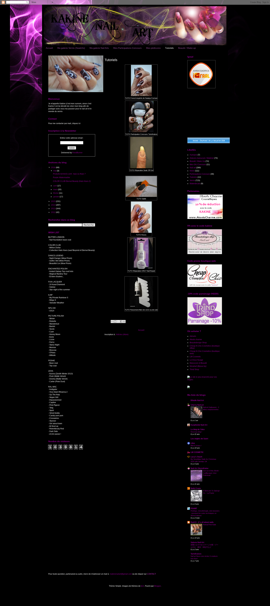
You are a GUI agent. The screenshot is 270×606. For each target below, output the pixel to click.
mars (55, 189)
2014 (53, 205)
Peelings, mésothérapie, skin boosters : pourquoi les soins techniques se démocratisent (205, 513)
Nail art (193, 168)
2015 (53, 201)
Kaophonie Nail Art (199, 425)
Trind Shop (194, 369)
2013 (53, 208)
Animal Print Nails (209, 525)
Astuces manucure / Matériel (202, 158)
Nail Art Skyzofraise (199, 468)
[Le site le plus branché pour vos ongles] (204, 380)
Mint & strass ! (196, 445)
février (56, 193)
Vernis (192, 180)
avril (55, 186)
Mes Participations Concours (127, 48)
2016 (53, 167)
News (192, 171)
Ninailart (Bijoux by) (198, 366)
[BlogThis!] (115, 321)
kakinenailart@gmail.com (121, 574)
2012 (53, 212)
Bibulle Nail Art (197, 400)
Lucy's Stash (196, 457)
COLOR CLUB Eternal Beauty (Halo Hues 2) (72, 181)
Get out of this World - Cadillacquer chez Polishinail (211, 473)
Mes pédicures (153, 48)
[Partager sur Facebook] (121, 321)
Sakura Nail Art (197, 542)
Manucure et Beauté (198, 363)
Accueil (49, 48)
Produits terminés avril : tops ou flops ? (69, 174)
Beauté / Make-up (187, 48)
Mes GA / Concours (198, 164)
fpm (142, 586)
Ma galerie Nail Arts (99, 48)
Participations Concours (200, 174)
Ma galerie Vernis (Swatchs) (71, 48)
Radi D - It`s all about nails (202, 522)
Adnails (193, 336)
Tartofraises (196, 554)
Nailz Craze (196, 488)
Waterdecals (195, 183)
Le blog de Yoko (198, 429)
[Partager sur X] (118, 321)
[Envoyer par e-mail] (112, 321)
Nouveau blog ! (196, 432)
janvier (56, 197)
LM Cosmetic (195, 357)
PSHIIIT (194, 508)
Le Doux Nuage (196, 360)
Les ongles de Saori (199, 439)
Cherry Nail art (197, 405)
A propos (193, 155)
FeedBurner (77, 153)
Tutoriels (169, 48)
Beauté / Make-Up (197, 161)
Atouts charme (196, 339)
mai (55, 171)
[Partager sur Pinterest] (124, 321)
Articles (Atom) (122, 334)
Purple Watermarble (61, 177)
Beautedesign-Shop (198, 343)
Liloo (193, 443)
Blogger (157, 586)
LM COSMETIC (197, 452)
